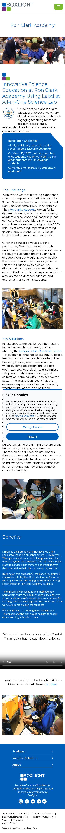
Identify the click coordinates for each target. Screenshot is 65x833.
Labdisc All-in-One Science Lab (40, 351)
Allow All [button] (32, 436)
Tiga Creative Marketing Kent (24, 828)
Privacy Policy (19, 820)
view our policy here (24, 415)
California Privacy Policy (43, 817)
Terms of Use (8, 813)
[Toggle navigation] (58, 7)
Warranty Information (44, 813)
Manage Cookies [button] (32, 427)
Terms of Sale (24, 813)
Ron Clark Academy (21, 209)
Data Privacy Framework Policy (15, 817)
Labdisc (51, 684)
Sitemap (5, 820)
